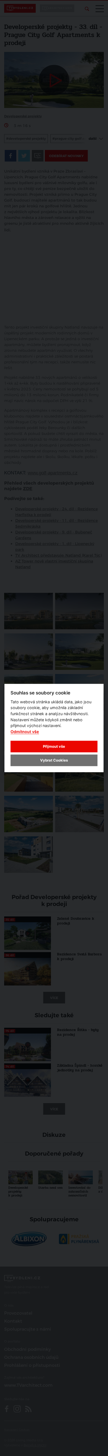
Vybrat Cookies (54, 760)
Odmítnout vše (25, 731)
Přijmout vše (54, 746)
